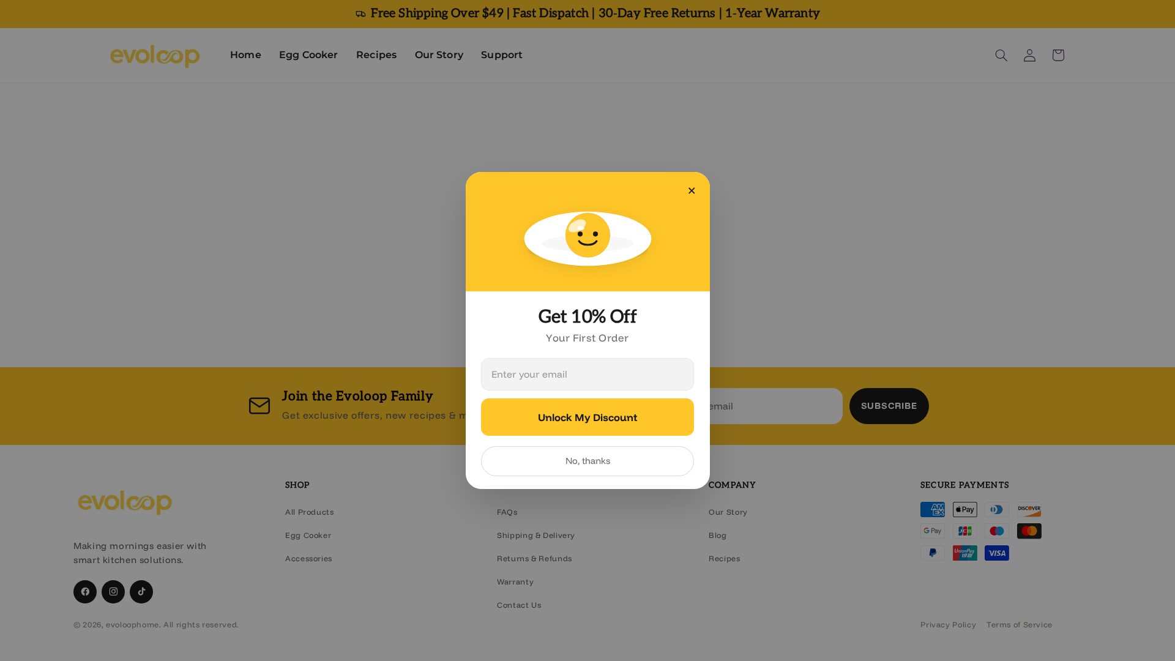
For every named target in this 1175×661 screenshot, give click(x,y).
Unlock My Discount (587, 417)
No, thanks (587, 460)
